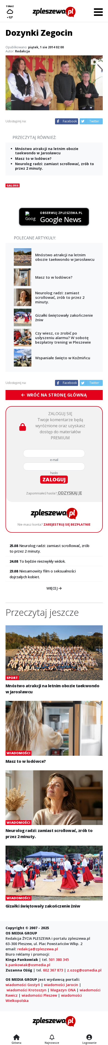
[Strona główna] (16, 1037)
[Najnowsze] (52, 1037)
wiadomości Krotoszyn (26, 990)
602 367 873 (53, 970)
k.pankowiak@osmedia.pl (28, 964)
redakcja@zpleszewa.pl (37, 949)
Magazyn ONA (63, 990)
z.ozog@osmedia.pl (84, 970)
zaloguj (54, 479)
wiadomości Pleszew (39, 995)
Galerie (13, 185)
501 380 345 (59, 959)
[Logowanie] (89, 1037)
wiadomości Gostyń (23, 984)
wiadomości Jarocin (61, 984)
